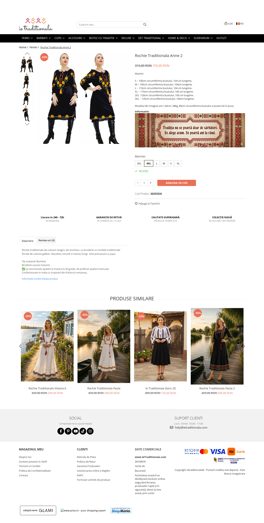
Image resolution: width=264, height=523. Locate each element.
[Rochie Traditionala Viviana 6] (47, 346)
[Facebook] (60, 431)
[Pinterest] (68, 431)
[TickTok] (82, 431)
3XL (148, 163)
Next (27, 124)
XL (178, 163)
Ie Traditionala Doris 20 (161, 388)
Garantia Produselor (88, 466)
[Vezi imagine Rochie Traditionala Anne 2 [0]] (27, 64)
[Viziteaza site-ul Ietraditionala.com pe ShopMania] (121, 510)
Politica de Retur (86, 461)
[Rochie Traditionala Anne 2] (83, 98)
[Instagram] (90, 431)
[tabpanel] (83, 98)
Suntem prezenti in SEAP (33, 461)
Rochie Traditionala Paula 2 (217, 388)
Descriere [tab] (27, 241)
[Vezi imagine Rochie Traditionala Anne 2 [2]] (27, 97)
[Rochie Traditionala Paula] (103, 346)
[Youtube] (75, 431)
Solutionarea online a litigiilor (93, 470)
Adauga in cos (177, 183)
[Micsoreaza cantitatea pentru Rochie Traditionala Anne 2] (138, 183)
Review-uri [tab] (46, 240)
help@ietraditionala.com (190, 427)
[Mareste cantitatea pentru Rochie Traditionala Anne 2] (150, 183)
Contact (23, 475)
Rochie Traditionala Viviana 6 (47, 388)
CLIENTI (82, 449)
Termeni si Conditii (29, 466)
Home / (24, 47)
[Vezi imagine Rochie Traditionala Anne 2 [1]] (27, 81)
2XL (139, 163)
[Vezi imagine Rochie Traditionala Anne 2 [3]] (27, 113)
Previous (27, 54)
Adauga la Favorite (149, 203)
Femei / (35, 47)
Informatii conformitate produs (40, 278)
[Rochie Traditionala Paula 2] (217, 346)
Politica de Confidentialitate (35, 470)
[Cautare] (144, 24)
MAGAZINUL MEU (31, 449)
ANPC (80, 475)
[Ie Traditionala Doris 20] (160, 346)
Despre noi (25, 457)
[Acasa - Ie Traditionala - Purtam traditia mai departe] (38, 24)
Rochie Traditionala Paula (103, 388)
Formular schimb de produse (93, 479)
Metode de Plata (86, 457)
